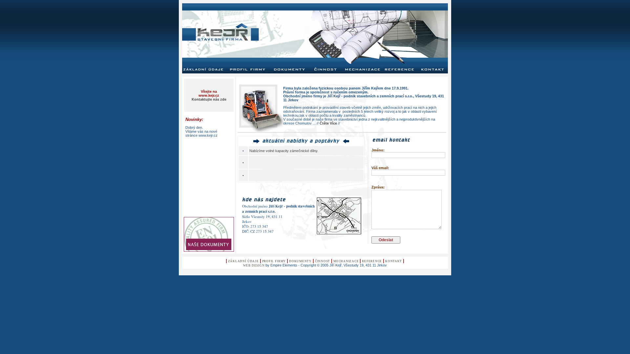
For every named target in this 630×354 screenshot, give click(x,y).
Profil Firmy (274, 261)
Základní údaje (243, 261)
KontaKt (393, 261)
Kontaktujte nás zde (209, 99)
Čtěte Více (328, 123)
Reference (372, 261)
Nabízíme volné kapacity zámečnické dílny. (283, 151)
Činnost (322, 261)
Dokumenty (300, 261)
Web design (254, 265)
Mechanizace (346, 261)
